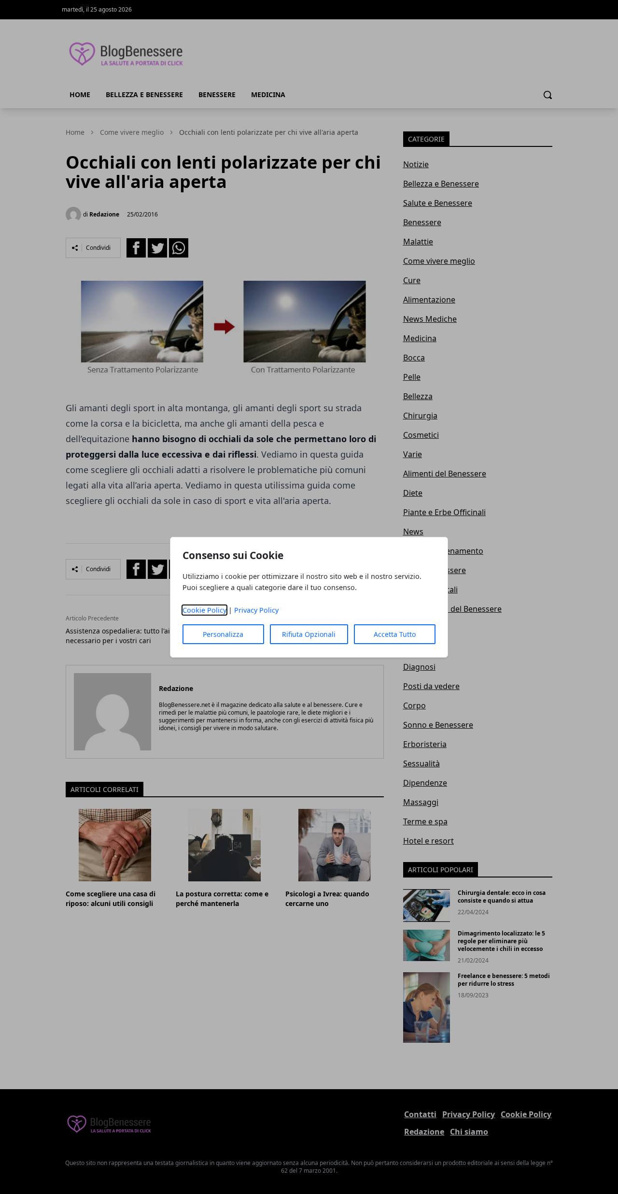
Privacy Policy (256, 610)
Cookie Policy (204, 610)
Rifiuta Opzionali (309, 634)
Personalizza (223, 634)
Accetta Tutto (395, 634)
